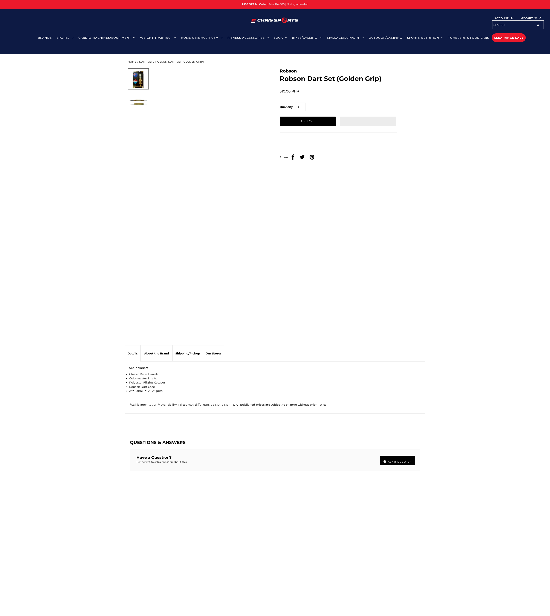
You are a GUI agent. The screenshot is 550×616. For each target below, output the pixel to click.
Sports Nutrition (423, 37)
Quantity (286, 107)
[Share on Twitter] (303, 182)
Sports (63, 37)
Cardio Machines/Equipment (104, 37)
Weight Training (156, 37)
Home (132, 61)
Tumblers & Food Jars (468, 37)
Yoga (278, 37)
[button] (368, 121)
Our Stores (214, 353)
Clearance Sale (509, 37)
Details (132, 353)
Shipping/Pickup (187, 353)
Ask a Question (399, 461)
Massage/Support (343, 37)
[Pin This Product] (313, 182)
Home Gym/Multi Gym (199, 37)
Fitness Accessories (246, 37)
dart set (146, 61)
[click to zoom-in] (260, 75)
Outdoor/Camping (385, 37)
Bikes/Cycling (305, 37)
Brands (45, 37)
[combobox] (518, 24)
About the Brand (156, 353)
